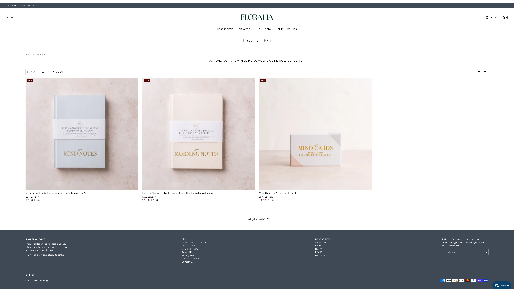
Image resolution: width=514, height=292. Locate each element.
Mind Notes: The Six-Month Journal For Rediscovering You (56, 196)
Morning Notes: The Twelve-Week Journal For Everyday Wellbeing (177, 196)
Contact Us (188, 265)
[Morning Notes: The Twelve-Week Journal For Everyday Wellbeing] (198, 137)
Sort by (45, 75)
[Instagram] (33, 279)
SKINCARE (244, 32)
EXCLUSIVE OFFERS (30, 8)
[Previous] (4, 3)
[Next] (509, 3)
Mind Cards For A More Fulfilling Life (278, 196)
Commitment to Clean (194, 245)
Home (28, 58)
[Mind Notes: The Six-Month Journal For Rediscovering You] (81, 137)
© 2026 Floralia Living (36, 283)
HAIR (257, 32)
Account (495, 20)
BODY (268, 32)
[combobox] (66, 20)
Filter (32, 75)
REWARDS (12, 8)
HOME (279, 32)
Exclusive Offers (190, 249)
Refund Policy (189, 255)
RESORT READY (225, 32)
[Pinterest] (30, 279)
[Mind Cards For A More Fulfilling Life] (315, 137)
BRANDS (292, 32)
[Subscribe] (485, 255)
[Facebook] (26, 279)
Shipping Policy (190, 252)
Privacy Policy (189, 258)
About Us (187, 242)
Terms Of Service (190, 262)
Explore (59, 75)
